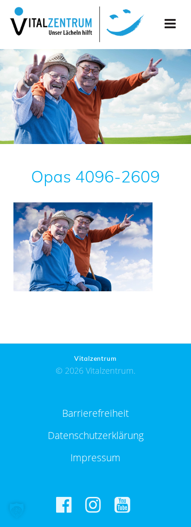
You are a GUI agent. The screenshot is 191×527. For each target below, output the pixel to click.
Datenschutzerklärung (96, 435)
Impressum (95, 457)
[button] (16, 510)
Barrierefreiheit (95, 413)
